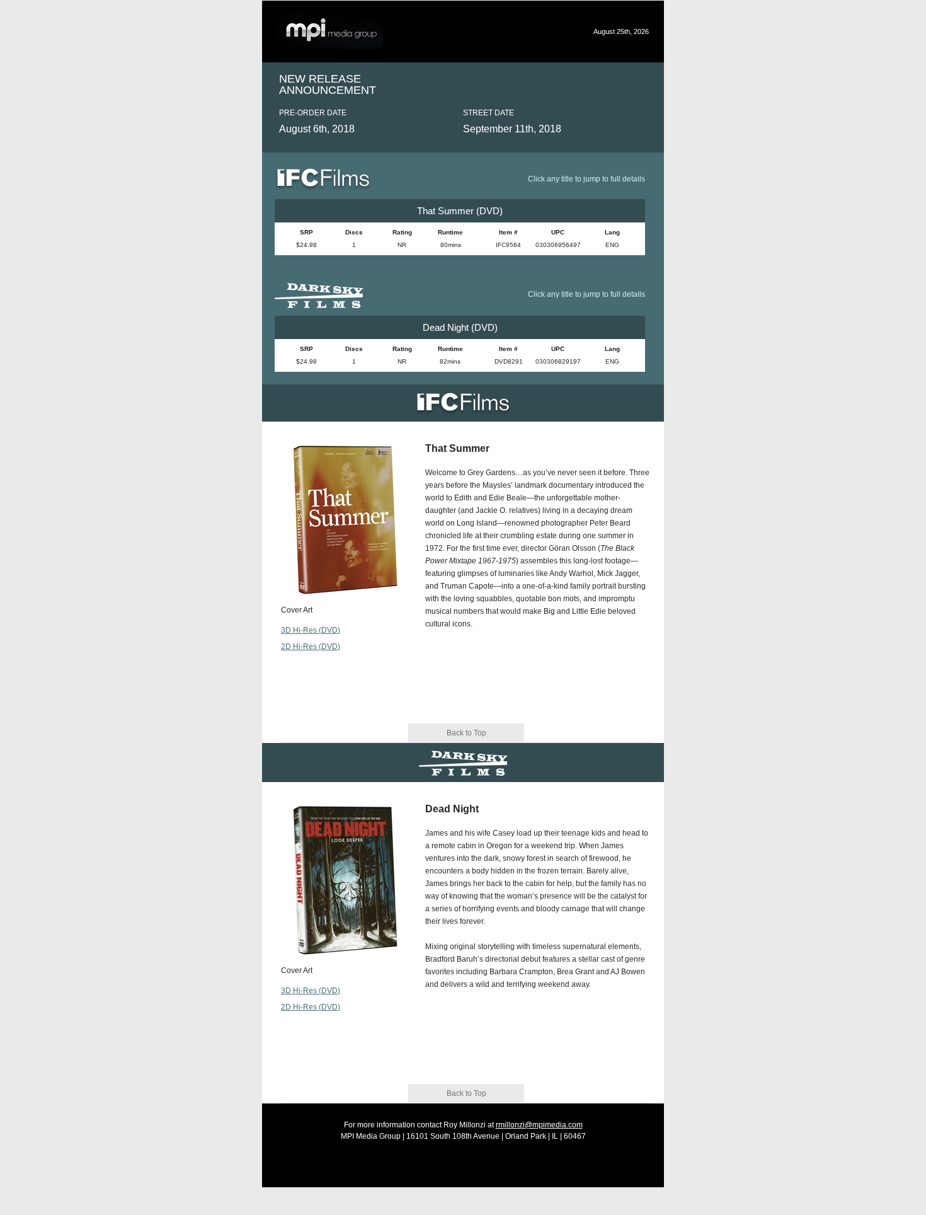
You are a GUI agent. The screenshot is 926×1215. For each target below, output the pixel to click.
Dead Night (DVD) (460, 327)
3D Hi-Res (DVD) (310, 630)
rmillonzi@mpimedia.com (539, 1124)
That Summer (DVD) (460, 210)
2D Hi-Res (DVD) (310, 646)
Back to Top (466, 732)
